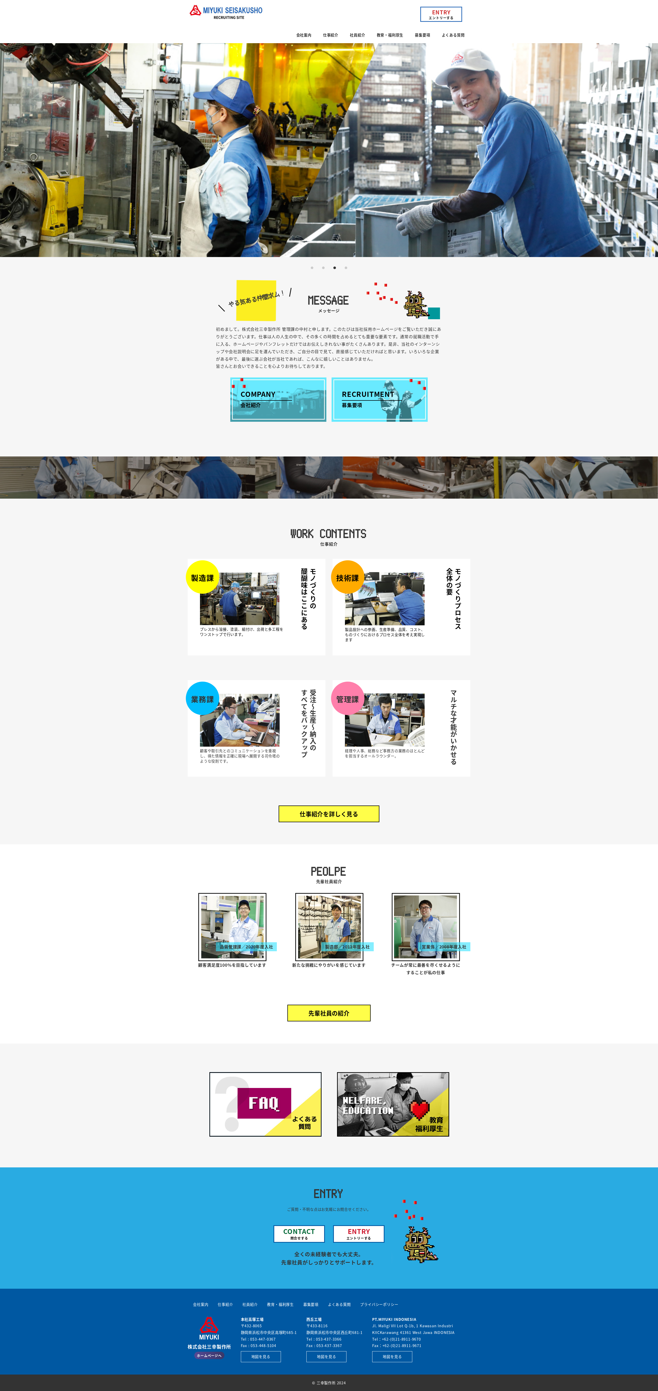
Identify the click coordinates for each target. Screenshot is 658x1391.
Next (652, 150)
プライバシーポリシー (379, 1304)
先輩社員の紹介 (329, 1013)
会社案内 (200, 1304)
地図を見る (260, 1356)
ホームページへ (209, 1355)
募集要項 (310, 1304)
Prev (5, 150)
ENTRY (441, 14)
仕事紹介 (225, 1304)
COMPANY (258, 399)
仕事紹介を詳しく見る (329, 814)
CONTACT (299, 1233)
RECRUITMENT (368, 399)
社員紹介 (250, 1304)
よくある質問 (339, 1304)
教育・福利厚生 (280, 1304)
